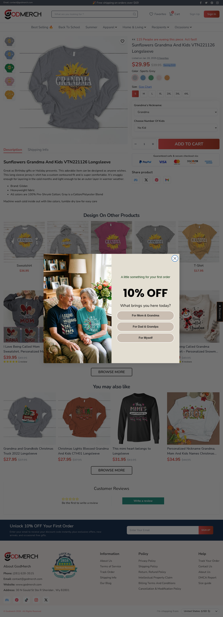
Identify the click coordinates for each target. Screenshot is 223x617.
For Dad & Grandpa (145, 326)
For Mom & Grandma (145, 315)
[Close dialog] (175, 258)
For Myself (145, 337)
